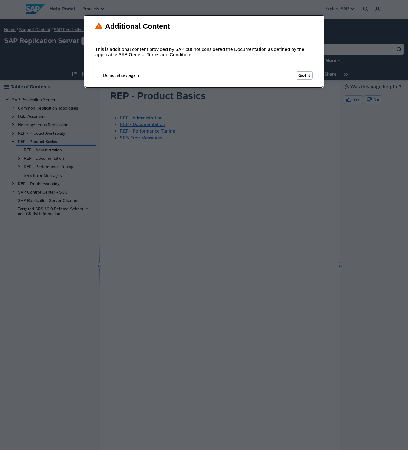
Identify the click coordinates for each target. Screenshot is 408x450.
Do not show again (121, 75)
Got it (304, 75)
